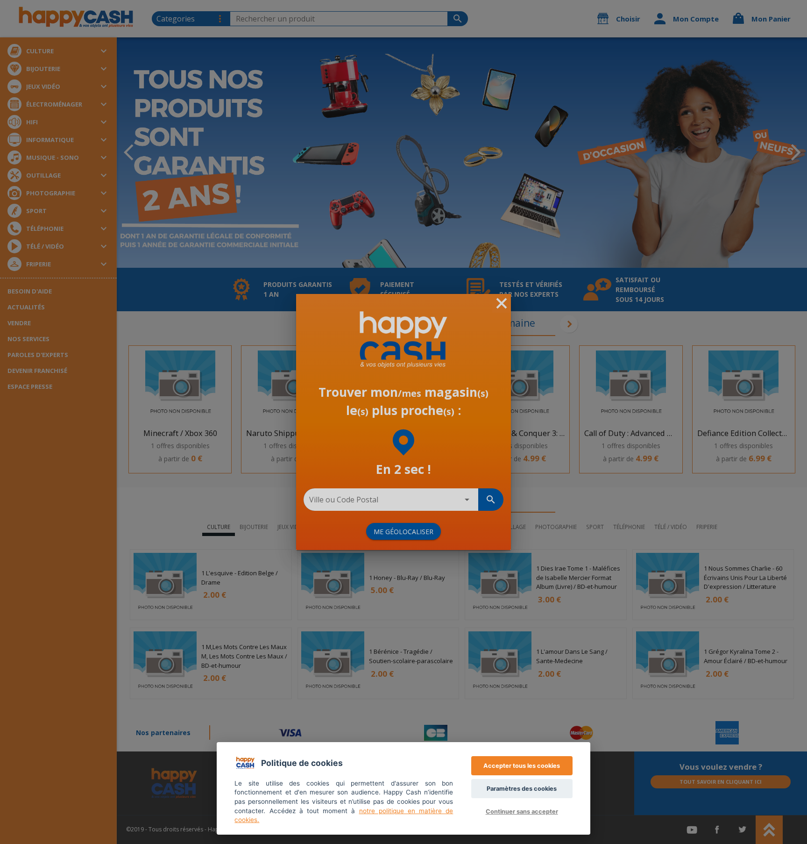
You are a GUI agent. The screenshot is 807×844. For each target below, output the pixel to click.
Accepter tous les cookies (521, 765)
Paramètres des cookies (522, 788)
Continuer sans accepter (522, 811)
